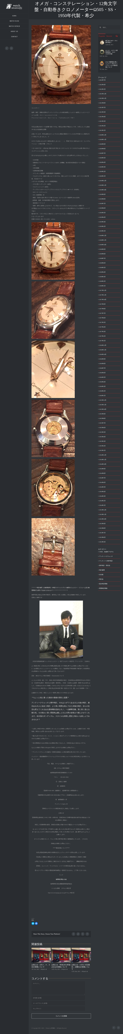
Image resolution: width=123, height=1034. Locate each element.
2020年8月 (102, 148)
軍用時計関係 (103, 588)
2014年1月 (102, 505)
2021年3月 (102, 121)
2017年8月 (102, 308)
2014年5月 (102, 487)
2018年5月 (102, 267)
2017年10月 (102, 299)
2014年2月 (102, 500)
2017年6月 (102, 318)
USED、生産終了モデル (106, 551)
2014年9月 (102, 468)
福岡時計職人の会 (61, 879)
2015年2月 (102, 446)
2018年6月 (102, 263)
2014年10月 (102, 464)
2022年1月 (102, 89)
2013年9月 (102, 523)
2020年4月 (102, 162)
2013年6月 (102, 537)
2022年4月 (102, 84)
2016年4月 (102, 382)
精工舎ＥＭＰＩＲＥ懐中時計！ (111, 41)
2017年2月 (102, 336)
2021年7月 (102, 107)
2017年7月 (102, 313)
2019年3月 (102, 222)
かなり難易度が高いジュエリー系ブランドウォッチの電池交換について (111, 64)
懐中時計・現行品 (104, 565)
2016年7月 (102, 368)
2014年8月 (102, 473)
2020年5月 (102, 158)
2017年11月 (102, 295)
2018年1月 (102, 286)
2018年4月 (102, 272)
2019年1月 (102, 231)
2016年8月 (102, 363)
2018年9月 (102, 249)
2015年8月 (102, 418)
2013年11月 (102, 514)
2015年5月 (102, 432)
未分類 (101, 574)
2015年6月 (102, 427)
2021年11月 (102, 98)
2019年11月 (102, 185)
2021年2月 (102, 126)
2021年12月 (102, 93)
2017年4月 (102, 327)
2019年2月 (102, 226)
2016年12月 (102, 345)
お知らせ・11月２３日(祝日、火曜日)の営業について (41, 967)
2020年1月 (102, 176)
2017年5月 (102, 322)
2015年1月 (102, 450)
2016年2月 (102, 391)
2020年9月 (102, 144)
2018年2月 (102, 281)
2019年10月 (102, 190)
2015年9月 (102, 414)
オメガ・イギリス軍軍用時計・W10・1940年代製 (111, 52)
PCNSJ (53, 1028)
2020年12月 (102, 135)
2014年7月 (102, 478)
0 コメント (45, 971)
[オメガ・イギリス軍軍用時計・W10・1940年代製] (102, 51)
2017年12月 (102, 290)
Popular (102, 36)
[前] (33, 960)
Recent (109, 36)
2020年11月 (102, 139)
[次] (90, 960)
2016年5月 (102, 377)
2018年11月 (102, 240)
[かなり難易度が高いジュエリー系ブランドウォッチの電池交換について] (102, 62)
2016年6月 (102, 372)
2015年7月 (102, 423)
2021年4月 (102, 116)
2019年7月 (102, 203)
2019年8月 (102, 199)
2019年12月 (102, 180)
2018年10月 (102, 244)
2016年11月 (102, 350)
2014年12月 (102, 455)
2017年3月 (102, 331)
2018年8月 (102, 254)
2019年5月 (102, 212)
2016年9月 (102, 359)
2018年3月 (102, 276)
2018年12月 (102, 235)
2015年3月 (102, 441)
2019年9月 (102, 194)
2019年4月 (102, 217)
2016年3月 (102, 386)
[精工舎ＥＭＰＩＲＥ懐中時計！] (102, 41)
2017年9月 (102, 304)
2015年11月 (102, 404)
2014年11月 (102, 459)
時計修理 (102, 570)
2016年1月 (102, 395)
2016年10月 (102, 354)
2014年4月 (102, 491)
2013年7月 (102, 532)
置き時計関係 (103, 583)
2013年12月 (102, 510)
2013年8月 (102, 528)
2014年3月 (102, 496)
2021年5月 (102, 112)
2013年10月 (102, 519)
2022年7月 (102, 80)
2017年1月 (102, 340)
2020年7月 (102, 153)
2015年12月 (102, 400)
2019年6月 (102, 208)
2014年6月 (102, 482)
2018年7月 (102, 258)
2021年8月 (102, 103)
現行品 (101, 579)
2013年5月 (102, 542)
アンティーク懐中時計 (106, 561)
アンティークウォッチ (106, 556)
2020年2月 (102, 171)
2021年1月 (102, 130)
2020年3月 (102, 167)
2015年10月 (102, 409)
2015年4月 (102, 436)
